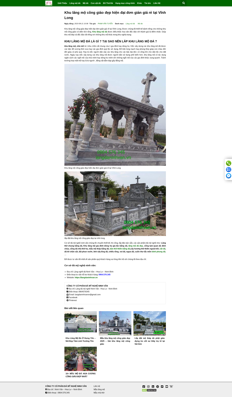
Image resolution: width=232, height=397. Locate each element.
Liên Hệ (156, 3)
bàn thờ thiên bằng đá (120, 249)
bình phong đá (158, 252)
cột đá (162, 249)
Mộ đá (85, 3)
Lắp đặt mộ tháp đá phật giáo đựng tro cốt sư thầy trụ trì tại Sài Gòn (150, 341)
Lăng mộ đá (74, 3)
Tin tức (147, 3)
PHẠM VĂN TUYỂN (105, 24)
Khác (139, 3)
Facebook (72, 297)
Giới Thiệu (62, 3)
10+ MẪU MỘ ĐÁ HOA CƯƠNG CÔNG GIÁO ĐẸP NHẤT (81, 375)
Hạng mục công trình (125, 3)
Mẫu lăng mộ (99, 389)
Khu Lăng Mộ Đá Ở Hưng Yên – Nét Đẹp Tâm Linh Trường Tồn (81, 339)
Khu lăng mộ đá (99, 32)
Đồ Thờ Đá (108, 3)
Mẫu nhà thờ (99, 393)
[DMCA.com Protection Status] (149, 391)
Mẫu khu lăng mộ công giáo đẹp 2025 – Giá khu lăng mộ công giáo (115, 341)
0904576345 (84, 292)
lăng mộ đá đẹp (135, 246)
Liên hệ (97, 386)
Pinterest (73, 300)
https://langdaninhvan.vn (86, 277)
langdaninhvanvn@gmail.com (88, 295)
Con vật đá (96, 3)
